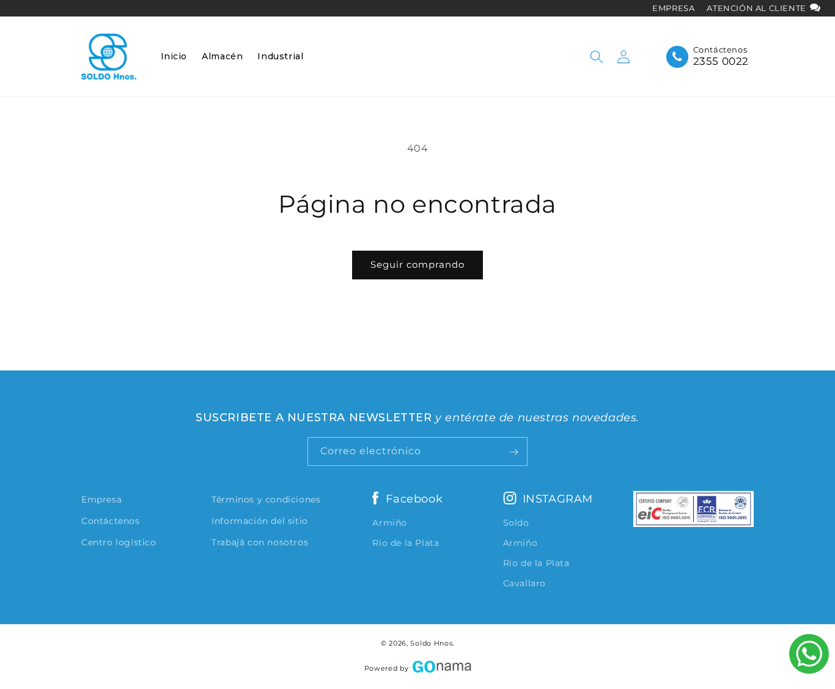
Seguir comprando (417, 264)
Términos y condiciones (266, 499)
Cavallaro (524, 583)
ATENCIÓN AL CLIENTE (757, 8)
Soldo (516, 522)
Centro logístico (118, 542)
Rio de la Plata (405, 542)
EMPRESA (673, 8)
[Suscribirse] (513, 452)
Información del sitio (260, 520)
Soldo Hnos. (432, 643)
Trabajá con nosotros (260, 542)
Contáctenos (110, 520)
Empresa (101, 499)
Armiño (389, 522)
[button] (596, 56)
